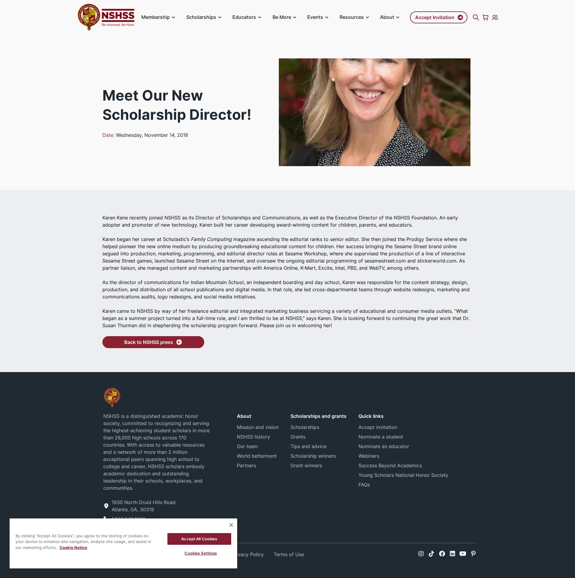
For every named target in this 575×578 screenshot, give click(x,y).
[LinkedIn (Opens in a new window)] (452, 553)
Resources (352, 17)
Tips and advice (308, 446)
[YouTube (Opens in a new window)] (462, 553)
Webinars (368, 456)
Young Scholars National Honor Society (403, 475)
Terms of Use (289, 554)
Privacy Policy (248, 554)
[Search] (475, 17)
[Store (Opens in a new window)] (485, 17)
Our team (247, 446)
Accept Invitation (434, 17)
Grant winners (306, 465)
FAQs (364, 485)
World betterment (257, 456)
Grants (297, 437)
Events (315, 17)
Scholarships (201, 17)
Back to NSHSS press (148, 342)
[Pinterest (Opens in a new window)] (473, 553)
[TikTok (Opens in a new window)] (431, 553)
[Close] (231, 525)
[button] (173, 17)
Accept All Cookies (199, 538)
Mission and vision (258, 427)
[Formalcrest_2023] (112, 396)
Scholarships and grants (318, 416)
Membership (155, 17)
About (387, 17)
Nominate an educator (383, 446)
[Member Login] (495, 17)
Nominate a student (380, 437)
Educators (244, 17)
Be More (282, 17)
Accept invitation (377, 427)
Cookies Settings (200, 553)
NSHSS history (253, 437)
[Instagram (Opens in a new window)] (421, 553)
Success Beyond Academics (390, 465)
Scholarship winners (313, 456)
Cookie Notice (73, 547)
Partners (246, 465)
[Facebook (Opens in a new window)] (442, 553)
